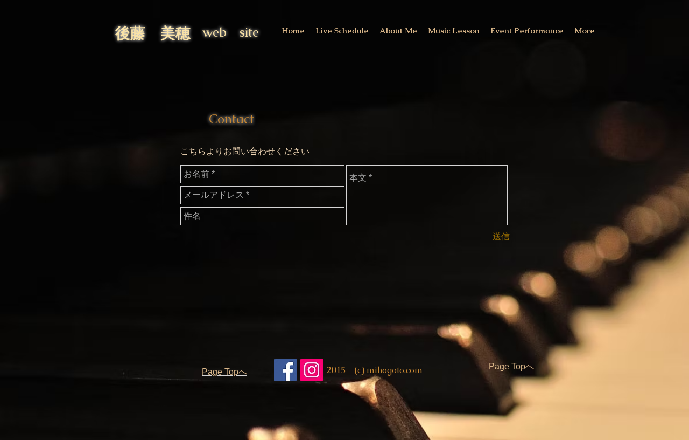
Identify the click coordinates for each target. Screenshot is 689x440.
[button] (342, 30)
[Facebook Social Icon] (285, 370)
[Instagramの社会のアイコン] (311, 370)
